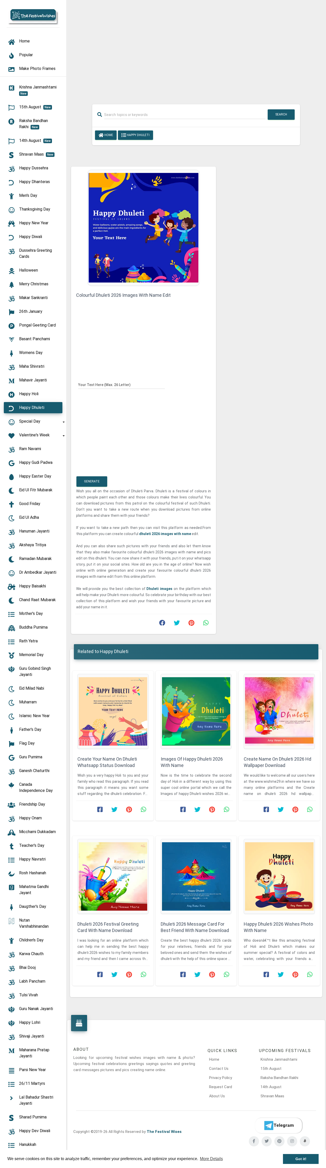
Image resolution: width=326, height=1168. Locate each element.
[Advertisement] (196, 48)
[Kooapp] (305, 1141)
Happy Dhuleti (138, 135)
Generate (92, 481)
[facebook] (254, 1141)
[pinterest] (279, 1141)
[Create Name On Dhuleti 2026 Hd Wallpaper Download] (279, 711)
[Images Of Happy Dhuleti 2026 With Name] (196, 711)
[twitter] (267, 1141)
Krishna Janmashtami (279, 1059)
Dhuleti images (159, 589)
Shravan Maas (272, 1096)
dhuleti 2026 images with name (165, 534)
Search (281, 114)
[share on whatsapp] (206, 624)
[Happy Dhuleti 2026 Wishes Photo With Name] (279, 876)
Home (108, 135)
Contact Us (218, 1068)
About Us (217, 1096)
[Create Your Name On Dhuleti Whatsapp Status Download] (113, 711)
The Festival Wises (164, 1131)
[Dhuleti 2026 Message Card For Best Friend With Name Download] (196, 876)
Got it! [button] (300, 1159)
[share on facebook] (162, 624)
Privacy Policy (220, 1077)
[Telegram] (278, 1125)
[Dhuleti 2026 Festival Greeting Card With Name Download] (113, 876)
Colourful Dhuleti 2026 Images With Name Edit (123, 295)
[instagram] (292, 1141)
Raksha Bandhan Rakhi (279, 1077)
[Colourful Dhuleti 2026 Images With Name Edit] (143, 227)
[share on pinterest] (191, 624)
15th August (271, 1068)
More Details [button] (211, 1159)
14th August (271, 1087)
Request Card (220, 1087)
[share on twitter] (177, 624)
